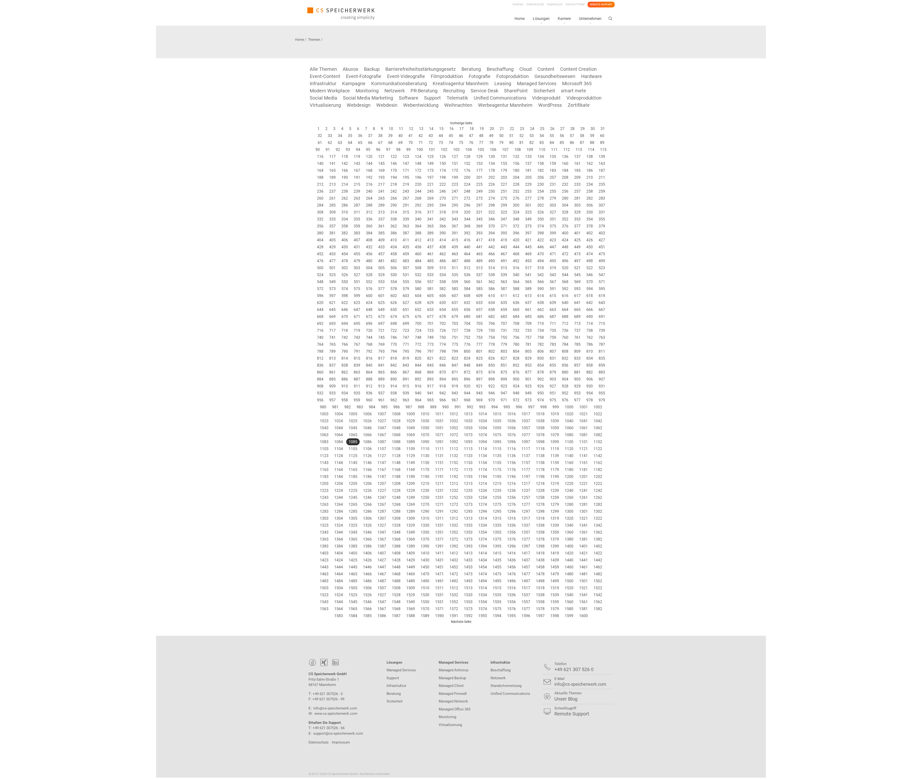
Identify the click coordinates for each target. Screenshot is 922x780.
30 (592, 128)
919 (455, 386)
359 (357, 226)
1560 (569, 602)
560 (467, 282)
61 (320, 142)
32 (320, 135)
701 (430, 323)
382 (344, 233)
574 (344, 288)
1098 (540, 442)
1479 (554, 574)
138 (589, 156)
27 (562, 128)
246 (442, 191)
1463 (324, 574)
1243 (324, 497)
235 (602, 184)
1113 (468, 449)
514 (491, 268)
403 (602, 233)
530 (393, 275)
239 (357, 191)
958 (344, 400)
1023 (324, 421)
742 (344, 337)
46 (461, 135)
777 (479, 344)
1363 (324, 539)
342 (442, 219)
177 (479, 170)
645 (332, 309)
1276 (511, 504)
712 (565, 323)
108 (517, 149)
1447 (381, 567)
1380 (569, 539)
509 (430, 268)
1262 (598, 497)
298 (491, 205)
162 (589, 163)
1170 (425, 469)
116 (320, 156)
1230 (425, 490)
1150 (425, 462)
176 (467, 170)
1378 (540, 539)
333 (332, 219)
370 (491, 226)
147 (406, 163)
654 (442, 309)
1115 (497, 449)
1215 (497, 483)
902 (540, 379)
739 (602, 330)
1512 (453, 588)
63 (340, 142)
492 (516, 261)
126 (442, 156)
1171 (439, 469)
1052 (453, 428)
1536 (511, 595)
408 (369, 240)
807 (553, 351)
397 (528, 233)
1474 (482, 574)
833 (577, 358)
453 (332, 254)
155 (504, 163)
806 (540, 351)
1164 (338, 469)
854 (540, 365)
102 (444, 149)
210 (589, 177)
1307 (381, 518)
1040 (569, 421)
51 (511, 135)
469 (528, 254)
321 (479, 212)
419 (504, 240)
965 (430, 400)
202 (491, 177)
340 (418, 219)
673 (381, 316)
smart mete (573, 91)
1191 (439, 476)
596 (320, 295)
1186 (367, 476)
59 (592, 135)
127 (455, 156)
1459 (554, 567)
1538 (540, 595)
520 (565, 268)
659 (504, 309)
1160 (569, 462)
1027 (381, 421)
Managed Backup (452, 678)
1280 (569, 504)
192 (369, 177)
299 (504, 205)
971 (504, 400)
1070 (425, 435)
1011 (439, 414)
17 (461, 128)
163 (602, 163)
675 (406, 316)
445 (528, 247)
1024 (338, 421)
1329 (410, 525)
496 (565, 261)
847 (455, 365)
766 (344, 344)
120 (369, 156)
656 (467, 309)
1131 (439, 455)
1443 (324, 567)
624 (369, 302)
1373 (468, 539)
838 (344, 365)
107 (505, 149)
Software (408, 98)
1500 (569, 581)
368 (467, 226)
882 (589, 372)
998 (543, 407)
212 (320, 184)
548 (320, 282)
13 (421, 128)
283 (602, 198)
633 (479, 302)
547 (602, 275)
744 (369, 337)
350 (540, 219)
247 (455, 191)
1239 (554, 490)
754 (491, 337)
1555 (497, 602)
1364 (338, 539)
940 (418, 393)
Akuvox (350, 69)
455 (357, 254)
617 (577, 295)
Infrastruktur (323, 83)
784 (565, 344)
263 (357, 198)
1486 (367, 581)
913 (381, 386)
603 (406, 295)
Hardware (591, 76)
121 (381, 156)
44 (441, 135)
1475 (497, 574)
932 (320, 393)
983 (360, 407)
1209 (410, 483)
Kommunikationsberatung (399, 83)
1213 (468, 483)
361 (381, 226)
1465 (353, 574)
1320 (569, 518)
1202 (598, 476)
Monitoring (367, 91)
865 (381, 372)
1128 (396, 455)
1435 (497, 560)
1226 (367, 490)
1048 (396, 428)
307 (602, 205)
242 (393, 191)
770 (393, 344)
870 (442, 372)
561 (479, 282)
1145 (353, 462)
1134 (482, 455)
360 (369, 226)
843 (406, 365)
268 (418, 198)
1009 (410, 414)
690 (589, 316)
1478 (540, 574)
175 (455, 170)
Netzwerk (394, 91)
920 (467, 386)
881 (577, 372)
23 (522, 128)
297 (479, 205)
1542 (598, 595)
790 (344, 351)
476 (320, 261)
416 (467, 240)
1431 (439, 560)
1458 (540, 567)
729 (479, 330)
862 (344, 372)
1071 (439, 435)
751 (455, 337)
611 (504, 295)
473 (577, 254)
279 (553, 198)
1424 (338, 560)
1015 (497, 414)
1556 (511, 602)
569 (577, 282)
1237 (526, 490)
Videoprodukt (546, 98)
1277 (526, 504)
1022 (598, 414)
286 (344, 205)
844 (418, 365)
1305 (353, 518)
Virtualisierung (325, 105)
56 (562, 135)
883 (602, 372)
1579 (554, 609)
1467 (381, 574)
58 (582, 135)
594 (589, 288)
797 (430, 351)
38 (380, 135)
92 (338, 149)
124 (418, 156)
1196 (511, 476)
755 (504, 337)
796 (418, 351)
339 (406, 219)
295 (455, 205)
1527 (381, 595)
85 (562, 142)
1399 (554, 546)
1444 (338, 567)
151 (455, 163)
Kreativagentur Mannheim (461, 83)
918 (442, 386)
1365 (353, 539)
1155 (497, 462)
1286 (367, 511)
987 (409, 407)
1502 (598, 581)
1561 (583, 602)
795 (406, 351)
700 (418, 323)
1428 (396, 560)
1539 (554, 595)
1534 (482, 595)
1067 (381, 435)
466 (491, 254)
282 (589, 198)
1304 (338, 518)
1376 (511, 539)
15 (441, 128)
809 (577, 351)
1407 (381, 553)
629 (430, 302)
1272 (453, 504)
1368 (396, 539)
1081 (583, 435)
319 (455, 212)
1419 (554, 553)
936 (369, 393)
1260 (569, 497)
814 (344, 358)
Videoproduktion (583, 98)
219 (406, 184)
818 (393, 358)
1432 (453, 560)
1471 (439, 574)
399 (553, 233)
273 (479, 198)
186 (589, 170)
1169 (410, 469)
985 (384, 407)
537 (479, 275)
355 (602, 219)
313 (381, 212)
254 (540, 191)
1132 (453, 455)
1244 (338, 497)
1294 (482, 511)
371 (504, 226)
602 (393, 295)
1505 (353, 588)
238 (344, 191)
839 (357, 365)
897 (479, 379)
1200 (569, 476)
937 (381, 393)
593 (577, 288)
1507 (381, 588)
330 (589, 212)
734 (540, 330)
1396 (511, 546)
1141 (583, 455)
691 (602, 316)
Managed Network (453, 701)
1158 (540, 462)
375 (553, 226)
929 (577, 386)
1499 (554, 581)
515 (504, 268)
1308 (396, 518)
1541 (583, 595)
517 (528, 268)
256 (565, 191)
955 (602, 393)
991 (458, 407)
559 (455, 282)
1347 (381, 532)
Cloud (525, 69)
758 (540, 337)
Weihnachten (458, 105)
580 (418, 288)
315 (406, 212)
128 (467, 156)
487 (455, 261)
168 (369, 170)
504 (369, 268)
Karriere (564, 18)
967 (455, 400)
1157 (526, 462)
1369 (410, 539)
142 (344, 163)
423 (553, 240)
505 (381, 268)
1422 (598, 553)
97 (388, 149)
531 (406, 275)
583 (455, 288)
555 (406, 282)
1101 (583, 442)
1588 (410, 615)
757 (528, 337)
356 (320, 226)
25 (542, 128)
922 (491, 386)
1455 (497, 567)
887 (357, 379)
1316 (511, 518)
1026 (367, 421)
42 (421, 135)
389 (430, 233)
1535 (497, 595)
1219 (554, 483)
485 (430, 261)
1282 (598, 504)
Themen (314, 40)
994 (494, 407)
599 (357, 295)
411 (406, 240)
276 (516, 198)
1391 (439, 546)
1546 (367, 602)
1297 (526, 511)
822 (442, 358)
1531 (439, 595)
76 (471, 142)
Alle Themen (323, 69)
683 (504, 316)
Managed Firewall (453, 693)
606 (442, 295)
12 (411, 128)
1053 (468, 428)
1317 (526, 518)
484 (418, 261)
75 (461, 142)
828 (516, 358)
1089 (410, 442)
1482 (598, 574)
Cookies (517, 4)
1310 (425, 518)
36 (360, 135)
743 (357, 337)
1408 (396, 553)
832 (565, 358)
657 (479, 309)
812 (320, 358)
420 (516, 240)
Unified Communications (500, 98)
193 (381, 177)
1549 (410, 602)
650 (393, 309)
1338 (540, 525)
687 (553, 316)
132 (516, 156)
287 (357, 205)
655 (455, 309)
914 (393, 386)
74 (451, 142)
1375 (497, 539)
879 (553, 372)
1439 (554, 560)
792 (369, 351)
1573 (468, 609)
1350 (425, 532)
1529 (410, 595)
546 (589, 275)
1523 (324, 595)
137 (577, 156)
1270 (425, 504)
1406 (367, 553)
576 (369, 288)
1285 (353, 511)
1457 (526, 567)
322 (491, 212)
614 (540, 295)
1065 (353, 435)
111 (554, 149)
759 (553, 337)
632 (467, 302)
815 (357, 358)
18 (471, 128)
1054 (482, 428)
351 (553, 219)
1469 (410, 574)
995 (506, 407)
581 (430, 288)
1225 (353, 490)
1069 (410, 435)
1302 (598, 511)
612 (516, 295)
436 (418, 247)
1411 (439, 553)
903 (553, 379)
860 (320, 372)
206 (540, 177)
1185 (353, 476)
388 (418, 233)
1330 (425, 525)
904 (565, 379)
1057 (526, 428)
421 (528, 240)
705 (479, 323)
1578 (540, 609)
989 (433, 407)
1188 (396, 476)
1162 (598, 462)
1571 (439, 609)
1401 (583, 546)
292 (418, 205)
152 (467, 163)
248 (467, 191)
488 (467, 261)
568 (565, 282)
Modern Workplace (330, 91)
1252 (453, 497)
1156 (511, 462)
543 (553, 275)
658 (491, 309)
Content (545, 69)
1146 (367, 462)
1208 (396, 483)
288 (369, 205)
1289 (410, 511)
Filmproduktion (447, 76)
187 (602, 170)
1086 (367, 442)
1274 (482, 504)
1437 (526, 560)
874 (491, 372)
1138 (540, 455)
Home (520, 18)
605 (430, 295)
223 (455, 184)
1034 (482, 421)
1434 (482, 560)
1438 (540, 560)
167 (357, 170)
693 (332, 323)
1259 (554, 497)
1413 (468, 553)
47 (471, 135)
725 (430, 330)
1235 (497, 490)
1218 (540, 483)
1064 (338, 435)
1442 (598, 560)
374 (540, 226)
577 (381, 288)
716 (320, 330)
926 (540, 386)
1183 (324, 476)
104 (468, 149)
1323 (324, 525)
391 (455, 233)
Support (432, 98)
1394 (482, 546)
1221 (583, 483)
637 (528, 302)
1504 (338, 588)
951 (553, 393)
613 (528, 295)
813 (332, 358)
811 (602, 351)
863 (357, 372)
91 (328, 149)
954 (589, 393)
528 (369, 275)
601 (381, 295)
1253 (468, 497)
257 (577, 191)
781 (528, 344)
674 (393, 316)
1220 (569, 483)
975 (553, 400)
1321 (583, 518)
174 (442, 170)
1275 (497, 504)
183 (553, 170)
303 (553, 205)
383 (357, 233)
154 (491, 163)
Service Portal (575, 4)
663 (553, 309)
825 (479, 358)
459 (406, 254)
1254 (482, 497)
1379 (554, 539)
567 (553, 282)
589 (528, 288)
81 (521, 142)
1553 (468, 602)
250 (491, 191)
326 (540, 212)
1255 (497, 497)
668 (320, 316)
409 (381, 240)
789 (332, 351)
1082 (598, 435)
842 (393, 365)
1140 (569, 455)
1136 (511, 455)
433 (381, 247)
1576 (511, 609)
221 (430, 184)
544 (565, 275)
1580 (569, 609)
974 (540, 400)
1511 (439, 588)
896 (467, 379)
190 (344, 177)
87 (582, 142)
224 (467, 184)
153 (479, 163)
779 (504, 344)
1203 (324, 483)
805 (528, 351)
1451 (439, 567)
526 (344, 275)
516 (516, 268)
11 (401, 128)
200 (467, 177)
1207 (381, 483)
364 (418, 226)
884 (320, 379)
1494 (482, 581)
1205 (353, 483)
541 (528, 275)
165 (332, 170)
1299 (554, 511)
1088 (396, 442)
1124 (338, 455)
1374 (482, 539)
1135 (497, 455)
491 (504, 261)
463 (455, 254)
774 (442, 344)
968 (467, 400)
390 (442, 233)
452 (320, 254)
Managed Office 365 (454, 709)
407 (357, 240)
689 (577, 316)
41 (410, 135)
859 (602, 365)
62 (330, 142)
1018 (540, 414)
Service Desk (484, 91)
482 (393, 261)
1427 (381, 560)
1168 (396, 469)
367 (455, 226)
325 (528, 212)
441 (479, 247)
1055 (497, 428)
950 (540, 393)
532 (418, 275)
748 (418, 337)
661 (528, 309)
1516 (511, 588)
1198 (540, 476)
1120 (569, 449)
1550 (425, 602)
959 (357, 400)
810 (589, 351)
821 (430, 358)
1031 (439, 421)
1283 (324, 511)
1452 (453, 567)
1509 (410, 588)
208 (565, 177)
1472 (453, 574)
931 (602, 386)
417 (479, 240)
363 (406, 226)
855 (553, 365)
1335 (497, 525)
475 (602, 254)
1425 (353, 560)
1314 (482, 518)
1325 (353, 525)
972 (516, 400)
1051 (439, 428)
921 (479, 386)
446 (540, 247)
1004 (338, 414)
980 (323, 407)
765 (332, 344)
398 (540, 233)
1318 (540, 518)
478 (344, 261)
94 (358, 149)
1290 (425, 511)
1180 (569, 469)
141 (332, 163)
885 (332, 379)
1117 (526, 449)
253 (528, 191)
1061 (583, 428)
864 (369, 372)
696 (369, 323)
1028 (396, 421)
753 (479, 337)
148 (418, 163)
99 (408, 149)
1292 (453, 511)
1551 (439, 602)
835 (602, 358)
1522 (598, 588)
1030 (425, 421)
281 (577, 198)
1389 (410, 546)
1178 (540, 469)
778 (491, 344)
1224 (338, 490)
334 (344, 219)
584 (467, 288)
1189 (410, 476)
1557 (526, 602)
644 (320, 309)
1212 (453, 483)
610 (491, 295)
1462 (598, 567)
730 (491, 330)
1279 (554, 504)
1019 (554, 414)
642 (589, 302)
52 (521, 135)
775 (455, 344)
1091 (439, 442)
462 (442, 254)
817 (381, 358)
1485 (353, 581)
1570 (425, 609)
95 (368, 149)
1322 (598, 518)
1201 (583, 476)
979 (602, 400)
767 (357, 344)
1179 (554, 469)
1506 (367, 588)
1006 (367, 414)
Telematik (457, 98)
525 (332, 275)
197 (430, 177)
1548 (396, 602)
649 (381, 309)
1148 (396, 462)
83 (542, 142)
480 (369, 261)
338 (393, 219)
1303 (324, 518)
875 (504, 372)
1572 (453, 609)
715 (602, 323)
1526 (367, 595)
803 (504, 351)
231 (553, 184)
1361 (583, 532)
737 (577, 330)
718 (344, 330)
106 (493, 149)
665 (577, 309)
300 (516, 205)
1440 (569, 560)
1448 (396, 567)
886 (344, 379)
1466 (367, 574)
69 (400, 142)
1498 (540, 581)
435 (406, 247)
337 (381, 219)
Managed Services (536, 83)
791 (357, 351)
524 (320, 275)
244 (418, 191)
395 (504, 233)
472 (565, 254)
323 (504, 212)
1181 (583, 469)
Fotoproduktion (512, 76)
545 (577, 275)
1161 (583, 462)
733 (528, 330)
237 (332, 191)
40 (400, 135)
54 (542, 135)
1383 (324, 546)
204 (516, 177)
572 (320, 288)
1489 (410, 581)
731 (504, 330)
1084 (338, 442)
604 (418, 295)
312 (369, 212)
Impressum (555, 4)
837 (332, 365)
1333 (468, 525)
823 (455, 358)
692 (320, 323)
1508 (396, 588)
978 (589, 400)
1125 (353, 455)
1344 (338, 532)
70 (410, 142)
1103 (324, 449)
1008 (396, 414)
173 (430, 170)
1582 (598, 609)
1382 (598, 539)
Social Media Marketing (368, 98)
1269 (410, 504)
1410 (425, 553)
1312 (453, 518)
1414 (482, 553)
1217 (526, 483)
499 (602, 261)
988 (421, 407)
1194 (482, 476)
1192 (453, 476)
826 (491, 358)
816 (369, 358)
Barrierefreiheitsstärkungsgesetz (420, 69)
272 (467, 198)
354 (589, 219)
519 (553, 268)
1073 (468, 435)
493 (528, 261)
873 (479, 372)
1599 (569, 615)
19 (481, 128)
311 (357, 212)
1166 (367, 469)
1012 (453, 414)
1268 (396, 504)
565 (528, 282)
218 (393, 184)
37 (370, 135)
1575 (497, 609)
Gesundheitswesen (554, 76)
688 (565, 316)
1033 (468, 421)
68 (390, 142)
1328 (396, 525)
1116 (511, 449)
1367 (381, 539)
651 (406, 309)
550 (344, 282)
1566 (367, 609)
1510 (425, 588)
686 (540, 316)
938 (393, 393)
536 (467, 275)
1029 (410, 421)
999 (555, 407)
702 (442, 323)
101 (432, 149)
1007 (381, 414)
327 (553, 212)
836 (320, 365)
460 (418, 254)
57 (572, 135)
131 (504, 156)
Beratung (471, 69)
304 (565, 205)
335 (357, 219)
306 (589, 205)
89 (602, 142)
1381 (583, 539)
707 (504, 323)
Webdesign (358, 105)
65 (360, 142)
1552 (453, 602)
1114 (482, 449)
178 (491, 170)
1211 (439, 483)
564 (516, 282)
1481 (583, 574)
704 (467, 323)
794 (393, 351)
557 (430, 282)
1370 (425, 539)
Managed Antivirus (453, 670)
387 (406, 233)
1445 (353, 567)
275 (504, 198)
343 (455, 219)
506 (393, 268)
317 (430, 212)
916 (418, 386)
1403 (324, 553)
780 (516, 344)
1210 (425, 483)
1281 (583, 504)
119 (357, 156)
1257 (526, 497)
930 (589, 386)
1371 (439, 539)
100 (419, 149)
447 (553, 247)
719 (357, 330)
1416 (511, 553)
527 (357, 275)
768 (369, 344)
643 (602, 302)
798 (442, 351)
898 (491, 379)
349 (528, 219)
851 (504, 365)
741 (332, 337)
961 (381, 400)
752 (467, 337)
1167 (381, 469)
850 (491, 365)
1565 (353, 609)
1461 (583, 567)
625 (381, 302)
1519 (554, 588)
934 (344, 393)
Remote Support (601, 4)
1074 (482, 435)
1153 (468, 462)
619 (602, 295)
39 (390, 135)
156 (516, 163)
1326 (367, 525)
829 (528, 358)
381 (332, 233)
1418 (540, 553)
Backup (372, 69)
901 (528, 379)
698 (393, 323)
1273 (468, 504)
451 (602, 247)
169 (381, 170)
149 (430, 163)
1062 (598, 428)
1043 (324, 428)
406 (344, 240)
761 (577, 337)
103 (456, 149)
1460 (569, 567)
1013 (468, 414)
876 (516, 372)
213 (332, 184)
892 (418, 379)
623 (357, 302)
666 (589, 309)
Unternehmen (590, 18)
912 (369, 386)
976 (565, 400)
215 (357, 184)
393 (479, 233)
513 (479, 268)
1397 (526, 546)
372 (516, 226)
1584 (353, 615)
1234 (482, 490)
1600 (583, 615)
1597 (540, 615)
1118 (540, 449)
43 (431, 135)
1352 (453, 532)
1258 (540, 497)
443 (504, 247)
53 (531, 135)
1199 (554, 476)
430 (344, 247)
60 (602, 135)
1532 (453, 595)
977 (577, 400)
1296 (511, 511)
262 (344, 198)
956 (320, 400)
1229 (410, 490)
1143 (324, 462)
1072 (453, 435)
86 (572, 142)
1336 (511, 525)
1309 (410, 518)
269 (430, 198)
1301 (583, 511)
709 (528, 323)
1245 (353, 497)
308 (320, 212)
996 (519, 407)
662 (540, 309)
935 (357, 393)
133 (528, 156)
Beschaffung (500, 69)
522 (589, 268)
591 (553, 288)
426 (589, 240)
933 (332, 393)
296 (467, 205)
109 (530, 149)
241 (381, 191)
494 (540, 261)
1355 (497, 532)
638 (540, 302)
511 (455, 268)
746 (393, 337)
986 (396, 407)
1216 (511, 483)
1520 (569, 588)
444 (516, 247)
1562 (598, 602)
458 (393, 254)
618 (589, 295)
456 (369, 254)
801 (479, 351)
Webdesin (386, 105)
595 (602, 288)
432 (369, 247)
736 (565, 330)
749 (430, 337)
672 (369, 316)
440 (467, 247)
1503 (324, 588)
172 (418, 170)
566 (540, 282)
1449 (410, 567)
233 (577, 184)
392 (467, 233)
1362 (598, 532)
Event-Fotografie (363, 76)
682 (491, 316)
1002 (598, 407)
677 (430, 316)
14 (431, 128)
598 (344, 295)
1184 (338, 476)
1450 (425, 567)
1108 (396, 449)
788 (320, 351)
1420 (569, 553)
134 (540, 156)
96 (378, 149)
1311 (439, 518)
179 (504, 170)
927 (553, 386)
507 (406, 268)
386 (393, 233)
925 (528, 386)
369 (479, 226)
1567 (381, 609)
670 (344, 316)
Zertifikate (579, 105)
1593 (482, 615)
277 (528, 198)
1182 (598, 469)
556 (418, 282)
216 (369, 184)
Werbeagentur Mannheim (505, 105)
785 (577, 344)
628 (418, 302)
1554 (482, 602)
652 (418, 309)
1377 (526, 539)
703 (455, 323)
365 (430, 226)
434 (393, 247)
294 (442, 205)
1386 (367, 546)
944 (467, 393)
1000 (569, 407)
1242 (598, 490)
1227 (381, 490)
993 (482, 407)
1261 (583, 497)
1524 (338, 595)
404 (320, 240)
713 (577, 323)
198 (442, 177)
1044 (338, 428)
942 (442, 393)
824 (467, 358)
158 (540, 163)
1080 (569, 435)
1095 (497, 442)
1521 (583, 588)
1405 (353, 553)
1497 (526, 581)
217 (381, 184)
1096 (511, 442)
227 (504, 184)
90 (317, 149)
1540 (569, 595)
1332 (453, 525)
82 (531, 142)
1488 (396, 581)
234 (589, 184)
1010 (425, 414)
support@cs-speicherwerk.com (338, 733)
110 (542, 149)
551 (357, 282)
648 (369, 309)
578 (393, 288)
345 (479, 219)
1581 (583, 609)
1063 (324, 435)
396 (516, 233)
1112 (453, 449)
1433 (468, 560)
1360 (569, 532)
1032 (453, 421)
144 (369, 163)
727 (455, 330)
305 (577, 205)
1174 (482, 469)
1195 (497, 476)
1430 (425, 560)
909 (332, 386)
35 (350, 135)
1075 (497, 435)
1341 (583, 525)
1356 (511, 532)
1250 (425, 497)
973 (528, 400)
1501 (583, 581)
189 (332, 177)
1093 (468, 442)
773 (430, 344)
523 (602, 268)
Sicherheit (544, 91)
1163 (324, 469)
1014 (482, 414)
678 (442, 316)
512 (467, 268)
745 (381, 337)
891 (406, 379)
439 (455, 247)
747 (406, 337)
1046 (367, 428)
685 (528, 316)
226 (491, 184)
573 (332, 288)
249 (479, 191)
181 (528, 170)
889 (381, 379)
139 (602, 156)
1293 (468, 511)
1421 (583, 553)
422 (540, 240)
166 (344, 170)
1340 (569, 525)
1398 (540, 546)
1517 (526, 588)
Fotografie (480, 76)
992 (470, 407)
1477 (526, 574)
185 (577, 170)
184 (565, 170)
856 (565, 365)
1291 (439, 511)
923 (504, 386)
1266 (367, 504)
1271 (439, 504)
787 (602, 344)
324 (516, 212)
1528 (396, 595)
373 (528, 226)
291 (406, 205)
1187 (381, 476)
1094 (482, 442)
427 (602, 240)
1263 (324, 504)
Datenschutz (535, 4)
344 (467, 219)
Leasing (502, 83)
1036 (511, 421)
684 (516, 316)
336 (369, 219)
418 (491, 240)
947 (504, 393)
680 (467, 316)
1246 (367, 497)
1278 (540, 504)
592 (565, 288)
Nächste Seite (461, 622)
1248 (396, 497)
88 (592, 142)
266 (393, 198)
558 (442, 282)
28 (572, 128)
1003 (324, 414)
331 (602, 212)
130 (491, 156)
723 (406, 330)
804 (516, 351)
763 (602, 337)
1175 (497, 469)
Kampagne (353, 83)
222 (442, 184)
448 (565, 247)
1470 (425, 574)
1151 (439, 462)
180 (516, 170)
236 (320, 191)
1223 (324, 490)
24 (532, 128)
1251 (439, 497)
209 (577, 177)
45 (451, 135)
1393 (468, 546)
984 (372, 407)
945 (479, 393)
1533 (468, 595)
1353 (468, 532)
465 (479, 254)
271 (455, 198)
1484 (338, 581)
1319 (554, 518)
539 (504, 275)
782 (540, 344)
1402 (598, 546)
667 (602, 309)
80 (511, 142)
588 (516, 288)
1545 (353, 602)
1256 (511, 497)
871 (455, 372)
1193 (468, 476)
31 (603, 128)
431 (357, 247)
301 (528, 205)
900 (516, 379)
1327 (381, 525)
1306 (367, 518)
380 (320, 233)
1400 (569, 546)
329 (577, 212)
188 (320, 177)
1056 (511, 428)
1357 (526, 532)
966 (442, 400)
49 (491, 135)
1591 (453, 615)
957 (332, 400)
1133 (468, 455)
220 (418, 184)
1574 (482, 609)
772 (418, 344)
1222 (598, 483)
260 (320, 198)
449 (577, 247)
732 (516, 330)
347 (504, 219)
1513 (468, 588)
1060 (569, 428)
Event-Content (325, 76)
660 (516, 309)
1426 (367, 560)
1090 (425, 442)
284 (320, 205)
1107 (381, 449)
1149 (410, 462)
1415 (497, 553)
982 (347, 407)
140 (320, 163)
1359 (554, 532)
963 (406, 400)
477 (332, 261)
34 (340, 135)
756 (516, 337)
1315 (497, 518)
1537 (526, 595)
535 (455, 275)
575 (357, 288)
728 (467, 330)
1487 (381, 581)
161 (577, 163)
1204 (338, 483)
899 (504, 379)
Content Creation (578, 69)
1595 (511, 615)
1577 (526, 609)
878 (540, 372)
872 (467, 372)
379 (602, 226)
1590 (439, 615)
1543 (324, 602)
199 (455, 177)
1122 (598, 449)
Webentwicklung (420, 105)
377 (577, 226)
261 (332, 198)
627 (406, 302)
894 (442, 379)
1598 (554, 615)
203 (504, 177)
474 (589, 254)
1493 (468, 581)
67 (380, 142)
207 (553, 177)
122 (393, 156)
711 (553, 323)
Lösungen (541, 18)
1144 (338, 462)
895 (455, 379)
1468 (396, 574)
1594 (497, 615)
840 (369, 365)
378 (589, 226)
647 (357, 309)
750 (442, 337)
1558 (540, 602)
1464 (338, 574)
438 (442, 247)
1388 (396, 546)
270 (442, 198)
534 (442, 275)
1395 (497, 546)
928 (565, 386)
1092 (453, 442)
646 (344, 309)
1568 (396, 609)
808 (565, 351)
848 (467, 365)
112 (566, 149)
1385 (353, 546)
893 (430, 379)
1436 (511, 560)
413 (430, 240)
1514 (482, 588)
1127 (381, 455)
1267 (381, 504)
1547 (381, 602)
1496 (511, 581)
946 (491, 393)
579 (406, 288)
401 (577, 233)
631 (455, 302)
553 (381, 282)
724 (418, 330)
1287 (381, 511)
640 (565, 302)
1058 (540, 428)
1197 (526, 476)
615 (553, 295)
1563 (324, 609)
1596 (526, 615)
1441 (583, 560)
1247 (381, 497)
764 (320, 344)
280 (565, 198)
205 (528, 177)
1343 (324, 532)
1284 (338, 511)
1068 (396, 435)
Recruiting (454, 91)
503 (357, 268)
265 (381, 198)
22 (512, 128)
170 (393, 170)
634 (491, 302)
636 (516, 302)
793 (381, 351)
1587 (396, 615)
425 (577, 240)
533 (430, 275)
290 (393, 205)
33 (330, 135)
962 (393, 400)
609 (479, 295)
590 (540, 288)
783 (553, 344)
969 (479, 400)
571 (602, 282)
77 (481, 142)
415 (455, 240)
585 (479, 288)
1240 (569, 490)
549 (332, 282)
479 (357, 261)
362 (393, 226)
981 (335, 407)
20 (492, 128)
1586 (381, 615)
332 (320, 219)
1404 (338, 553)
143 (357, 163)
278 (540, 198)
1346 (367, 532)
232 (565, 184)
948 (516, 393)
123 (406, 156)
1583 (338, 615)
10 (391, 128)
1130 (425, 455)
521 (577, 268)
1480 (569, 574)
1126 (367, 455)
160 (565, 163)
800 (467, 351)
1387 (381, 546)
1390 (425, 546)
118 (344, 156)
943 (455, 393)
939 (406, 393)
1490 (425, 581)
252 (516, 191)
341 (430, 219)
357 (332, 226)
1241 (583, 490)
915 (406, 386)
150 (442, 163)
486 (442, 261)
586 (491, 288)
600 (369, 295)
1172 (453, 469)
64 (350, 142)
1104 (338, 449)
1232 (453, 490)
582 (442, 288)
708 (516, 323)
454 (344, 254)
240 (369, 191)
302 (540, 205)
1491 (439, 581)
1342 (598, 525)
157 (528, 163)
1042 (598, 421)
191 (357, 177)
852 (516, 365)
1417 (526, 553)
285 (332, 205)
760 (565, 337)
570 (589, 282)
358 (344, 226)
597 (332, 295)
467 (504, 254)
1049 (410, 428)
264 (369, 198)
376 (565, 226)
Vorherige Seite (461, 123)
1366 (367, 539)
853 (528, 365)
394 (491, 233)
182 (540, 170)
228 (516, 184)
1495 (497, 581)
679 (455, 316)
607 (455, 295)
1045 (353, 428)
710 (540, 323)
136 (565, 156)
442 (491, 247)
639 (553, 302)
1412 (453, 553)
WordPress (550, 105)
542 (540, 275)
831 (553, 358)
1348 (396, 532)
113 (579, 149)
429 (332, 247)
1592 (468, 615)
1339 (554, 525)
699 (406, 323)
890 (393, 379)
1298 (540, 511)
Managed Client (451, 686)
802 (491, 351)
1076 (511, 435)
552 (369, 282)
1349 (410, 532)
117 (332, 156)
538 (491, 275)
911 (357, 386)
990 (445, 407)
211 (602, 177)
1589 (425, 615)
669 (332, 316)
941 (430, 393)
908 (320, 386)
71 (421, 142)
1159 (554, 462)
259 (602, 191)
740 (320, 337)
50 (501, 135)
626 (393, 302)
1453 (468, 567)
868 (418, 372)
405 (332, 240)
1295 (497, 511)
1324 (338, 525)
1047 (381, 428)
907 (602, 379)
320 (467, 212)
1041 (583, 421)
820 (418, 358)
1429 (410, 560)
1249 (410, 497)
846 (442, 365)
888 (369, 379)
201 (479, 177)
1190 (425, 476)
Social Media (323, 98)
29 (582, 128)
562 (491, 282)
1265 (353, 504)
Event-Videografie (406, 76)
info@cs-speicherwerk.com (335, 708)
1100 (569, 442)
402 (589, 233)
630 (442, 302)
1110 (425, 449)
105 (481, 149)
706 (491, 323)
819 (406, 358)
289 (381, 205)
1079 (554, 435)
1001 (583, 407)
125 (430, 156)
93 (348, 149)
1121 (583, 449)
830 (540, 358)
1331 (439, 525)
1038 (540, 421)
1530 (425, 595)
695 (357, 323)
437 (430, 247)
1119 (554, 449)
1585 (367, 615)
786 (589, 344)
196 (418, 177)
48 (481, 135)
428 (320, 247)
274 (491, 198)
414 (442, 240)
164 (320, 170)
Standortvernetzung (506, 686)
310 (344, 212)
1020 (569, 414)
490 (491, 261)
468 (516, 254)
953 (577, 393)
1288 (396, 511)
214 (344, 184)
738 (589, 330)
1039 (554, 421)
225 (479, 184)
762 (589, 337)
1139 (554, 455)
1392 (453, 546)
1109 (410, 449)
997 (531, 407)
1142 (598, 455)
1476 (511, 574)
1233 (468, 490)
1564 (338, 609)
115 (603, 149)
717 (332, 330)
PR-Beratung (424, 91)
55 (552, 135)
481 (381, 261)
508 (418, 268)
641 (577, 302)
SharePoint (516, 91)
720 (369, 330)
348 (516, 219)
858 (589, 365)
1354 (482, 532)
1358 (540, 532)
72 (431, 142)
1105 (353, 449)
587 (504, 288)
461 (430, 254)
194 (393, 177)
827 (504, 358)
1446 (367, 567)
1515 (497, 588)
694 (344, 323)
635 (504, 302)
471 (553, 254)
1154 (482, 462)
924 (516, 386)
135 (553, 156)
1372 (453, 539)
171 (406, 170)
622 (344, 302)
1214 (482, 483)
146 (393, 163)
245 (430, 191)
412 (418, 240)
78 (491, 142)
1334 (482, 525)
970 (491, 400)
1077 (526, 435)
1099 (554, 442)
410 (393, 240)
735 (553, 330)
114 (591, 149)
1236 (511, 490)
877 (528, 372)
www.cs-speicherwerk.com (335, 713)
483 (406, 261)
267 (406, 198)
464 (467, 254)
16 (451, 128)
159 (553, 163)
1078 (540, 435)
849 (479, 365)
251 (504, 191)
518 (540, 268)
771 (406, 344)
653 (430, 309)
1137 (526, 455)
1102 (598, 442)
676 (418, 316)
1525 (353, 595)
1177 (526, 469)
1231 (439, 490)
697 (381, 323)
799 (455, 351)
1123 (324, 455)
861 (332, 372)
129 (479, 156)
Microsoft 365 (577, 83)
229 (528, 184)
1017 (526, 414)
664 (565, 309)
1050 (425, 428)
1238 (540, 490)
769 (381, 344)
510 (442, 268)
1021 (583, 414)
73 (441, 142)
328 (565, 212)
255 (553, 191)
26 (552, 128)
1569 (410, 609)
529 (381, 275)
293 (430, 205)
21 (502, 128)
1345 (353, 532)
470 (540, 254)
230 (540, 184)
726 (442, 330)
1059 (554, 428)
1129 (410, 455)
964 (418, 400)
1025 (353, 421)
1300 (569, 511)
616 (565, 295)
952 (565, 393)
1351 (439, 532)
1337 (526, 525)
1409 (410, 553)
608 (467, 295)
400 (565, 233)
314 (393, 212)
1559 (554, 602)
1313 (468, 518)
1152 (453, 462)
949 (528, 393)
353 (577, 219)
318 (442, 212)
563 (504, 282)
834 (589, 358)
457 (381, 254)
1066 (367, 435)
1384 (338, 546)
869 (430, 372)
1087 (381, 442)
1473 (468, 574)
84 (552, 142)
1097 (526, 442)
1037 (526, 421)
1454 (482, 567)
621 (332, 302)
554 (393, 282)
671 (357, 316)
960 (369, 400)
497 (577, 261)
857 (577, 365)
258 (589, 191)
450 (589, 247)
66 (370, 142)
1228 (396, 490)
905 (577, 379)
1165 (353, 469)
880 (565, 372)
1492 (453, 581)
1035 (497, 421)
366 (442, 226)
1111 (439, 449)
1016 (511, 414)
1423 (324, 560)
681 (479, 316)
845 (430, 365)
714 (589, 323)
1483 (324, 581)
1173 (468, 469)
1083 (324, 442)
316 (418, 212)
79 (501, 142)
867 (406, 372)
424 (565, 240)
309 (332, 212)
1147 (381, 462)
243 (406, 191)
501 (332, 268)
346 (491, 219)
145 (381, 163)
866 (393, 372)
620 (320, 302)
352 (565, 219)
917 (430, 386)
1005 (353, 414)
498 (589, 261)
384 (369, 233)
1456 (511, 567)
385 (381, 233)
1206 (367, 483)
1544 (338, 602)
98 (398, 149)
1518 (540, 588)
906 (589, 379)
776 (467, 344)
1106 (367, 449)
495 (553, 261)
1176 (511, 469)
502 (344, 268)
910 (344, 386)
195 (406, 177)
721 (381, 330)
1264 (338, 504)
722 (393, 330)
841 (381, 365)
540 (516, 275)
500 (320, 268)
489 (479, 261)
